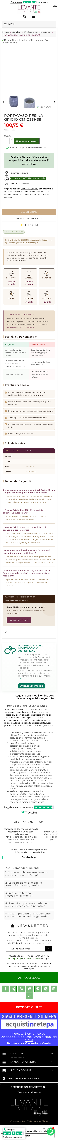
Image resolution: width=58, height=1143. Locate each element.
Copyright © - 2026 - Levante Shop (29, 1121)
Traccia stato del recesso (29, 1092)
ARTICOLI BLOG (29, 977)
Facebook (5, 989)
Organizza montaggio (31, 686)
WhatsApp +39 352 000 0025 (20, 327)
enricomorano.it (17, 1058)
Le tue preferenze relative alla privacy (30, 1131)
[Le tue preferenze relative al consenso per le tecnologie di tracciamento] (2, 857)
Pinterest (38, 989)
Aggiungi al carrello (28, 141)
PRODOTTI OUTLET (29, 1007)
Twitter (13, 989)
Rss (21, 989)
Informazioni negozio (23, 1078)
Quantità (8, 136)
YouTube (29, 989)
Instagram (46, 989)
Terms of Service (32, 958)
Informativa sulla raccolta (16, 1135)
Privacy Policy (15, 958)
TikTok (29, 996)
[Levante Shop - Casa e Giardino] (29, 9)
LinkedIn (54, 989)
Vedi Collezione (19, 620)
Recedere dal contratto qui (29, 1087)
